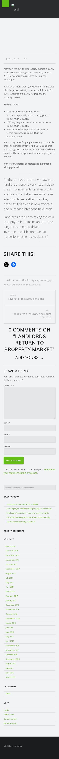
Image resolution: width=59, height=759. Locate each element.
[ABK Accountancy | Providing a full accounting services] (16, 8)
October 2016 (11, 614)
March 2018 (10, 546)
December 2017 (12, 555)
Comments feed (10, 719)
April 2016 (10, 641)
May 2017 (9, 582)
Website (7, 446)
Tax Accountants (33, 284)
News (8, 693)
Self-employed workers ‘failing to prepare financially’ (29, 508)
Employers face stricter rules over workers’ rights (27, 513)
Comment (9, 385)
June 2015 (10, 673)
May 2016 (9, 636)
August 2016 (11, 623)
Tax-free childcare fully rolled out (20, 521)
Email (7, 434)
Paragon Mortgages (43, 280)
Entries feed (9, 714)
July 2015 (9, 668)
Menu (5, 3)
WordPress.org (10, 723)
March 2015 (10, 677)
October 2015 (11, 654)
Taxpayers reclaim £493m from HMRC (22, 504)
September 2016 (13, 618)
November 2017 (12, 560)
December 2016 (12, 605)
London (26, 280)
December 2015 (12, 645)
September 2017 (13, 569)
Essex (17, 280)
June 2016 (10, 632)
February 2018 (12, 551)
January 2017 (11, 600)
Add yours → (29, 357)
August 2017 (11, 573)
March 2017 (10, 591)
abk (25, 58)
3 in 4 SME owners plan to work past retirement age (28, 517)
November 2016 (12, 609)
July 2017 (9, 578)
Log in (6, 710)
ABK (10, 280)
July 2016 (9, 627)
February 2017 (12, 596)
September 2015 (13, 659)
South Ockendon (13, 284)
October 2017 (11, 564)
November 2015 (12, 650)
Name (7, 423)
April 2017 (10, 587)
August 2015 (11, 663)
